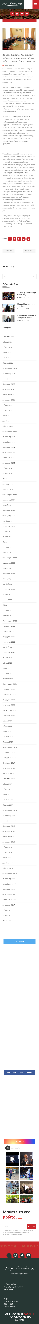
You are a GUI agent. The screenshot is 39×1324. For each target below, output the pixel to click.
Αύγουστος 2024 (8, 463)
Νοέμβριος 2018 (8, 826)
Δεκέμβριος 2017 (9, 884)
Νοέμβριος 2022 (8, 574)
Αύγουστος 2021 (8, 652)
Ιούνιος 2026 (7, 347)
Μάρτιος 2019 (7, 805)
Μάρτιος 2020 (7, 742)
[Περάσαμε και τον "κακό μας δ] (26, 1173)
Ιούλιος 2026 (7, 342)
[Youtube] (27, 14)
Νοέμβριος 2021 (8, 637)
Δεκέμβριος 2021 (9, 631)
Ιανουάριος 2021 (8, 689)
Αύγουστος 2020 (8, 716)
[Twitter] (22, 14)
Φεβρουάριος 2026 (9, 368)
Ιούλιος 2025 (7, 405)
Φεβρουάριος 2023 (9, 558)
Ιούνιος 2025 (7, 410)
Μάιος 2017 (7, 921)
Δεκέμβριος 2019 (9, 758)
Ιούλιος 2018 (7, 847)
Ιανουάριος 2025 (8, 437)
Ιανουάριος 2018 (8, 879)
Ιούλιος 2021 (7, 658)
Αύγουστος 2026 (8, 337)
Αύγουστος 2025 (8, 400)
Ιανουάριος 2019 (8, 816)
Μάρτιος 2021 (7, 679)
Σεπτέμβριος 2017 (9, 900)
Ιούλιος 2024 (7, 468)
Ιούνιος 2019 (7, 789)
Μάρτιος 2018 (7, 868)
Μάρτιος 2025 (7, 426)
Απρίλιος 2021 (8, 674)
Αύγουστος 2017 (8, 905)
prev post (9, 251)
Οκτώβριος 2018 (8, 831)
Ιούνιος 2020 (7, 726)
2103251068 (8, 1304)
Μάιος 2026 (7, 353)
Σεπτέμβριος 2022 (9, 584)
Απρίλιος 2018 (8, 863)
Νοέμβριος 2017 (8, 889)
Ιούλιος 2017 (7, 910)
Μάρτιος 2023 (7, 552)
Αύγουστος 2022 (8, 589)
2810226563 (8, 1290)
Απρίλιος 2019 (8, 800)
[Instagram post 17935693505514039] (12, 1159)
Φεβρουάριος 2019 (9, 810)
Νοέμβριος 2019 (8, 763)
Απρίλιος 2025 (8, 421)
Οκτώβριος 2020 (8, 705)
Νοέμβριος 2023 (8, 510)
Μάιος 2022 (7, 605)
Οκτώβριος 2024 (8, 453)
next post (28, 251)
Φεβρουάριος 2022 (9, 621)
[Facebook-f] (12, 14)
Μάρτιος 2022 (7, 616)
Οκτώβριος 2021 (8, 642)
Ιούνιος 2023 (7, 537)
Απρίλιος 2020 (8, 737)
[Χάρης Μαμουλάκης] (12, 4)
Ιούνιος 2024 (7, 474)
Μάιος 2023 (7, 542)
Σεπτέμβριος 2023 (9, 521)
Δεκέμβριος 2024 (9, 442)
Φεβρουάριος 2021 (9, 684)
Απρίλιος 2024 (8, 484)
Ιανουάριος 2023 (8, 563)
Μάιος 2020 (7, 731)
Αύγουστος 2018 (8, 842)
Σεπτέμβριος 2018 (9, 837)
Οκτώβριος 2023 (8, 516)
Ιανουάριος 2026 (8, 374)
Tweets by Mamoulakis (12, 948)
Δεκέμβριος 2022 (9, 568)
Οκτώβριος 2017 (8, 895)
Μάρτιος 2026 (7, 363)
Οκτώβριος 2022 (8, 579)
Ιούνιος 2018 (7, 852)
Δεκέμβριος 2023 (9, 505)
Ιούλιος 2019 (7, 784)
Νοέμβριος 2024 (8, 447)
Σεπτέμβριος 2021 (9, 647)
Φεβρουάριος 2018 (9, 873)
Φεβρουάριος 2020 (9, 747)
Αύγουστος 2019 (8, 779)
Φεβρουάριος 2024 (9, 495)
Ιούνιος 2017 (7, 916)
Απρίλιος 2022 (8, 610)
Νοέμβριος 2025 (8, 384)
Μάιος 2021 (7, 668)
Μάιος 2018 (7, 858)
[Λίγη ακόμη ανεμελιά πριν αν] (26, 1201)
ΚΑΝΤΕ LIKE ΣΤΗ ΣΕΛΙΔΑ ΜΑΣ (19, 1073)
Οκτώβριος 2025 (8, 389)
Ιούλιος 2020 (7, 721)
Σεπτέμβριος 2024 (9, 458)
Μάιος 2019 (7, 795)
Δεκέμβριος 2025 (9, 379)
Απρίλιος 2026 (8, 358)
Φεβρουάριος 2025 (9, 431)
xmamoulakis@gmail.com (19, 1274)
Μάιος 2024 (7, 479)
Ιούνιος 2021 (7, 663)
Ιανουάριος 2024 (8, 500)
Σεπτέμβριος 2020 (9, 710)
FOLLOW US (19, 942)
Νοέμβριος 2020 (8, 700)
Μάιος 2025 (7, 416)
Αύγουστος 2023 (8, 526)
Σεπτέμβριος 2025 (9, 395)
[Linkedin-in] (17, 14)
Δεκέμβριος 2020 (9, 695)
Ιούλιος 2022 (7, 595)
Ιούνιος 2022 (7, 600)
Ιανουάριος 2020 (8, 752)
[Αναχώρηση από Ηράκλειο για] (12, 1173)
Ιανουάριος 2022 (8, 626)
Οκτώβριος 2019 (8, 768)
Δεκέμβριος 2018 (9, 821)
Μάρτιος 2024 (7, 489)
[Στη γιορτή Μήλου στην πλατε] (12, 1187)
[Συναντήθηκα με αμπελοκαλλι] (12, 1201)
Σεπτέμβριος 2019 (9, 773)
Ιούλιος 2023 (7, 531)
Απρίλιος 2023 (8, 547)
